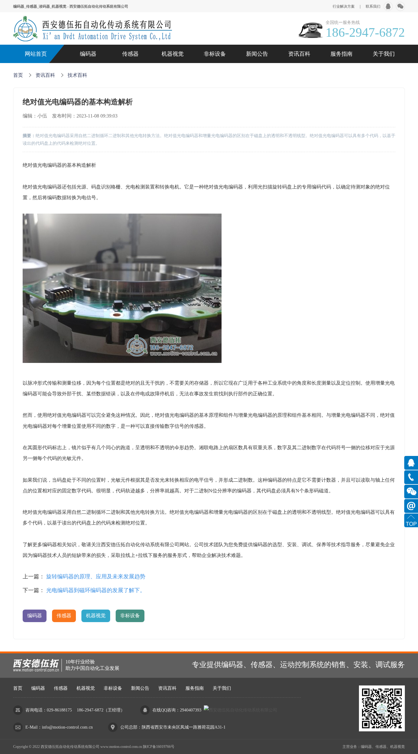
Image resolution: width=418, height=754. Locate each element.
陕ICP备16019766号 (158, 747)
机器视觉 (173, 54)
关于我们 (384, 54)
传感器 (130, 54)
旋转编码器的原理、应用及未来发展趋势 (95, 576)
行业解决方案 (344, 6)
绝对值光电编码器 (42, 165)
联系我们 (373, 6)
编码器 (88, 54)
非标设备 (215, 54)
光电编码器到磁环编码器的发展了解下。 (95, 590)
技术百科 (77, 75)
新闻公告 (257, 54)
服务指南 (341, 54)
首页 (18, 75)
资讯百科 (299, 54)
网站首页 (36, 54)
